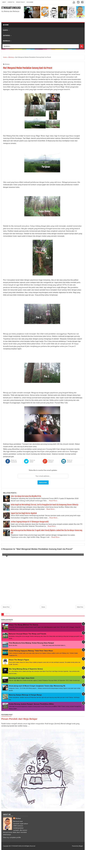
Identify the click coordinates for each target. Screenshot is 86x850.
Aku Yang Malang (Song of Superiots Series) (26, 669)
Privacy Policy (20, 2)
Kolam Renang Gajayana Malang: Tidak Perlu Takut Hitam (31, 651)
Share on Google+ (51, 461)
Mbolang (7, 64)
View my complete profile (12, 837)
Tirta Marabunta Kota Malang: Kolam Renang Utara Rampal (31, 643)
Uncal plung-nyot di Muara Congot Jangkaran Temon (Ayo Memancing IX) (37, 686)
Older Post (80, 607)
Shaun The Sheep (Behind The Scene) (23, 625)
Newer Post (6, 607)
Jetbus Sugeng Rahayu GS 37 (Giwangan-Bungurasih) (30, 522)
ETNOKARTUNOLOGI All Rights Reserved (23, 846)
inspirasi (6, 41)
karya (5, 30)
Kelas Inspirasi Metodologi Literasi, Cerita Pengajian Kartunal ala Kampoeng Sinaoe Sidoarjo (44, 505)
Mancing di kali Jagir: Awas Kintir (21, 678)
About (4, 2)
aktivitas (6, 35)
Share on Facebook (14, 461)
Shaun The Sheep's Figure (19, 660)
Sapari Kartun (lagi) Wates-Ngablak (24, 513)
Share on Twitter (32, 461)
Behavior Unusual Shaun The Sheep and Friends (27, 634)
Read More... (53, 501)
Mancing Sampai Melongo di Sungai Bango (25, 695)
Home (6, 25)
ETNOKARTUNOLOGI (11, 7)
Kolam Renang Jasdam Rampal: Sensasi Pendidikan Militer (31, 704)
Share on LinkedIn (69, 461)
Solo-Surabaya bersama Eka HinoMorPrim (26, 496)
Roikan (18, 818)
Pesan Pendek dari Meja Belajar (19, 719)
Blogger (81, 846)
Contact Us (11, 2)
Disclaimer (30, 2)
